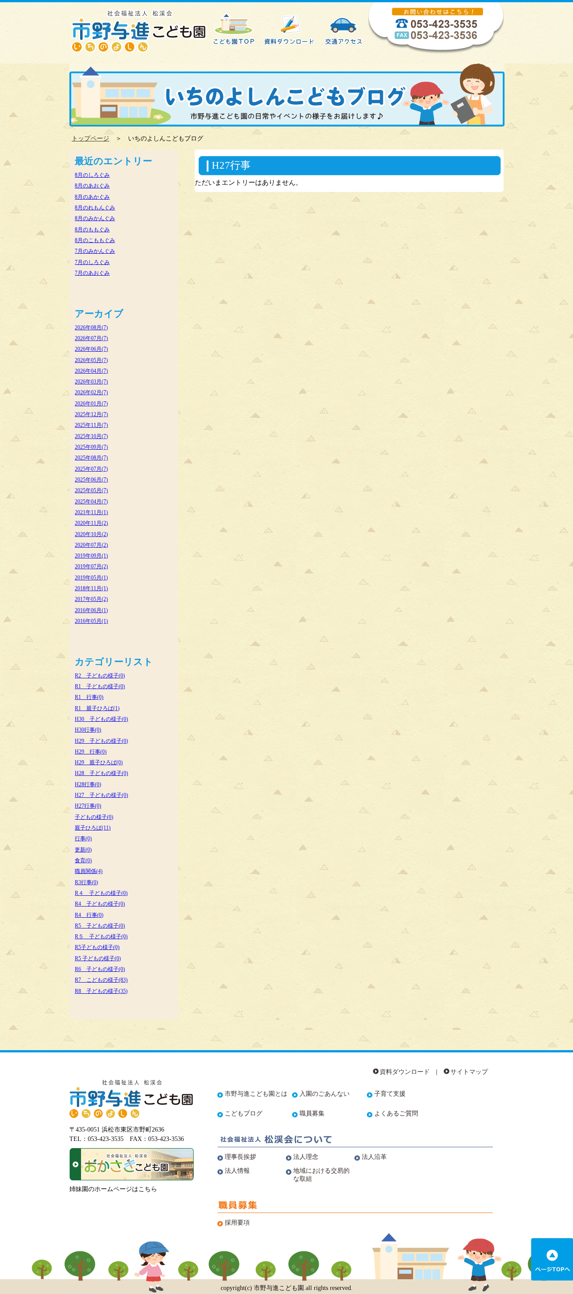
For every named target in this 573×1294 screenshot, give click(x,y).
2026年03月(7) (91, 382)
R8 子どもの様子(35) (101, 991)
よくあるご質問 (396, 1113)
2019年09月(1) (91, 556)
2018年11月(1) (91, 588)
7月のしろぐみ (92, 262)
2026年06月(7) (91, 349)
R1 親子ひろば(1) (97, 708)
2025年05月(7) (91, 490)
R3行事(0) (86, 882)
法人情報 (237, 1170)
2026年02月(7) (91, 392)
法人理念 (305, 1157)
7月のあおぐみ (92, 273)
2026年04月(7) (91, 371)
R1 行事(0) (89, 697)
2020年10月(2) (91, 534)
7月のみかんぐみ (95, 251)
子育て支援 (390, 1093)
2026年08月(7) (91, 327)
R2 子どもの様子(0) (100, 676)
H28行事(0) (88, 784)
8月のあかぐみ (92, 197)
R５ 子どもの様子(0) (101, 936)
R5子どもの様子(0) (97, 947)
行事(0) (83, 838)
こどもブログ (243, 1113)
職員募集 (312, 1113)
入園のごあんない (324, 1093)
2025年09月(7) (91, 447)
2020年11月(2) (91, 523)
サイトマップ (469, 1071)
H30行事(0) (88, 730)
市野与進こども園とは (256, 1093)
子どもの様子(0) (94, 817)
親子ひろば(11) (93, 828)
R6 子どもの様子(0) (100, 969)
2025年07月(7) (91, 469)
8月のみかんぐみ (95, 218)
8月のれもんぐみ (95, 207)
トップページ (90, 138)
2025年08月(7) (91, 458)
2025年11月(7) (91, 425)
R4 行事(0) (89, 915)
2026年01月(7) (91, 403)
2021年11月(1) (91, 512)
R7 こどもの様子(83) (101, 980)
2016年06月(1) (91, 610)
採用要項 (237, 1222)
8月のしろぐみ (92, 175)
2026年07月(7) (91, 338)
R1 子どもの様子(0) (100, 686)
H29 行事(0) (91, 752)
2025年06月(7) (91, 480)
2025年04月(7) (91, 501)
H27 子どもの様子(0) (101, 795)
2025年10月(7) (91, 436)
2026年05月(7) (91, 360)
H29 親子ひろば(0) (99, 762)
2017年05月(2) (91, 599)
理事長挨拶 (240, 1157)
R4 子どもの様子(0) (100, 904)
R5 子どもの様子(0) (100, 926)
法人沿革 (374, 1157)
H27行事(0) (88, 806)
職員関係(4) (89, 871)
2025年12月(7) (91, 414)
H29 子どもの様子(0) (101, 741)
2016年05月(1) (91, 621)
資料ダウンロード (405, 1071)
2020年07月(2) (91, 545)
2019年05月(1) (91, 578)
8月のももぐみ (92, 229)
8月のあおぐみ (92, 186)
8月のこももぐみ (95, 240)
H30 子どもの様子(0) (101, 719)
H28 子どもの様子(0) (101, 773)
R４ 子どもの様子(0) (101, 893)
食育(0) (83, 860)
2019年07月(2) (91, 566)
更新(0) (83, 850)
